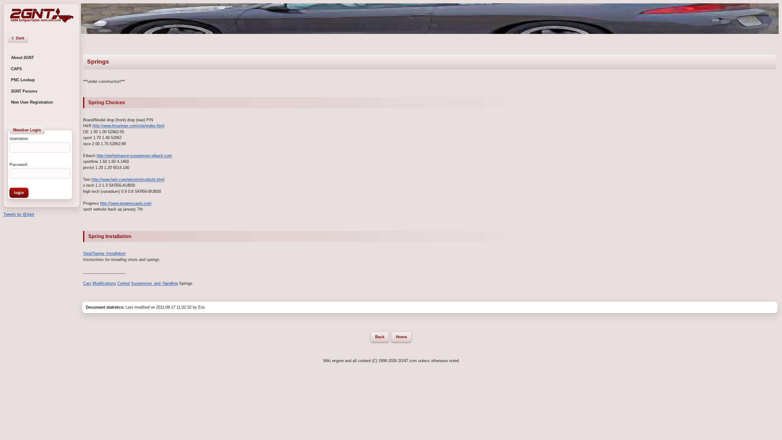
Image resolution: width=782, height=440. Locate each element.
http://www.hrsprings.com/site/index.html (128, 125)
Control (123, 283)
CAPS (16, 69)
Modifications (104, 283)
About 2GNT (22, 57)
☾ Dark (18, 38)
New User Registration (32, 102)
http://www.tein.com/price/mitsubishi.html (128, 179)
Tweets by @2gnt (18, 214)
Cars (87, 283)
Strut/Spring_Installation (104, 253)
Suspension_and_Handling (154, 283)
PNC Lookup (23, 80)
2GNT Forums (24, 91)
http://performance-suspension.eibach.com (134, 155)
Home (401, 337)
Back (379, 337)
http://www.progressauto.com (126, 203)
